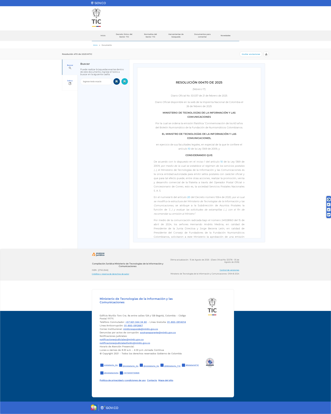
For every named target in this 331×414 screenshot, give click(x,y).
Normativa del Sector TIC (150, 35)
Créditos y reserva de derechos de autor (110, 274)
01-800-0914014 (176, 322)
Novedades (225, 35)
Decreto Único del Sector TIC (124, 35)
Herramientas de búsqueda (175, 35)
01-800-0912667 (133, 325)
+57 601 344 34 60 (136, 322)
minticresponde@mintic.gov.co (140, 329)
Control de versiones (229, 270)
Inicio (103, 35)
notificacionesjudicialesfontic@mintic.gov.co (125, 343)
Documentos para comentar (202, 35)
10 (189, 148)
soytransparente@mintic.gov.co (158, 332)
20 (188, 197)
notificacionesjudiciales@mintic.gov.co (122, 339)
